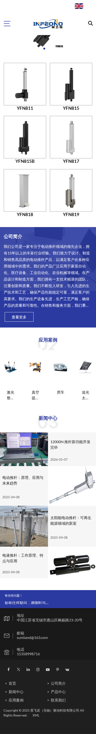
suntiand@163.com (32, 637)
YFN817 (71, 161)
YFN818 (25, 214)
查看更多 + (9, 372)
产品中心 (58, 691)
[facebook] (8, 669)
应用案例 (16, 700)
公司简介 (58, 683)
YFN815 (71, 108)
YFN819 (71, 214)
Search (85, 8)
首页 (12, 683)
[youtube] (48, 669)
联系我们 (58, 700)
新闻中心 (16, 691)
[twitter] (18, 669)
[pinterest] (57, 669)
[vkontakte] (67, 669)
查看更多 (19, 317)
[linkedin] (28, 669)
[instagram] (38, 669)
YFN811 (25, 108)
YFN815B (24, 161)
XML (36, 715)
